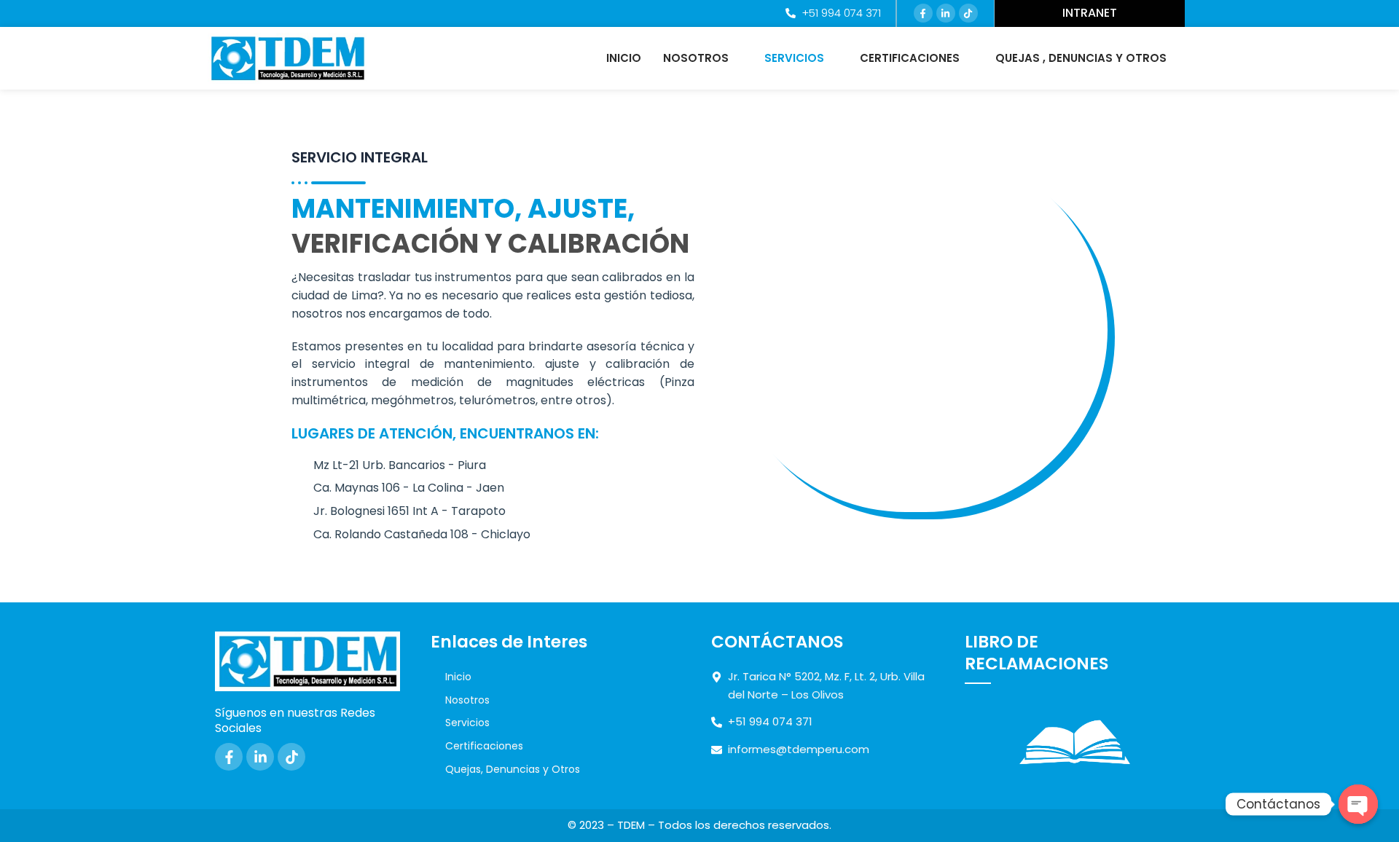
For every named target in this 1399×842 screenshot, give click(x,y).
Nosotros (696, 58)
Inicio (623, 58)
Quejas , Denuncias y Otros (1081, 58)
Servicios (794, 58)
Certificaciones (910, 58)
